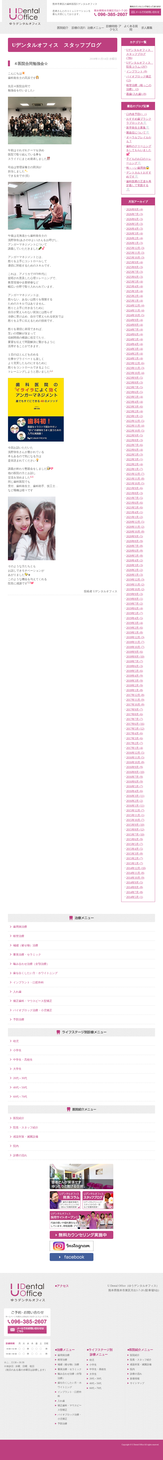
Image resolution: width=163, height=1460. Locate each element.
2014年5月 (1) (134, 897)
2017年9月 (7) (134, 709)
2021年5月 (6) (134, 507)
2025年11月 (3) (135, 252)
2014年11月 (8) (135, 872)
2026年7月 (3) (134, 214)
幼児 (16, 1041)
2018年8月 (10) (135, 656)
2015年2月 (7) (134, 858)
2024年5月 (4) (134, 339)
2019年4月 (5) (134, 618)
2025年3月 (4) (134, 291)
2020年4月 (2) (134, 560)
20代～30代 (20, 1078)
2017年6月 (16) (135, 723)
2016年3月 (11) (135, 795)
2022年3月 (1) (134, 459)
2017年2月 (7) (134, 743)
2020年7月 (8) (134, 546)
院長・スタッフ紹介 (25, 1127)
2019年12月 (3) (135, 579)
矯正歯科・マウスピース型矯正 (32, 1000)
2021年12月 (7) (135, 473)
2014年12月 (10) (136, 868)
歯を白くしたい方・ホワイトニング (35, 973)
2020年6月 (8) (134, 550)
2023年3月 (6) (134, 406)
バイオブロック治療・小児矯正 (32, 1010)
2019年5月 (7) (134, 613)
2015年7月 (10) (135, 834)
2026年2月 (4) (134, 238)
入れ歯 (17, 991)
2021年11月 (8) (135, 478)
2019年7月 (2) (134, 603)
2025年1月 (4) (134, 300)
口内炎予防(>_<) (136, 114)
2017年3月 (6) (134, 738)
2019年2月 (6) (134, 627)
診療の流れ (20, 1155)
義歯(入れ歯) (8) (136, 94)
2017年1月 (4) (134, 748)
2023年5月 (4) (134, 396)
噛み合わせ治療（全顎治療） (31, 963)
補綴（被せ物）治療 (25, 945)
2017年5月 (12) (135, 728)
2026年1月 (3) (134, 243)
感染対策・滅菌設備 (25, 1136)
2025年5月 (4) (134, 281)
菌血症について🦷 (137, 132)
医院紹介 (18, 1118)
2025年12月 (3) (135, 248)
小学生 (17, 1050)
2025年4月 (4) (134, 286)
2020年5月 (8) (134, 555)
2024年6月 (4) (134, 334)
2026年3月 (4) (134, 233)
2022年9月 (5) (134, 435)
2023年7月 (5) (134, 387)
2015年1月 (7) (134, 863)
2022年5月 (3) (134, 454)
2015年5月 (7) (134, 844)
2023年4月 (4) (134, 401)
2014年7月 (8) (134, 892)
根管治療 (18, 936)
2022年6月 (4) (134, 449)
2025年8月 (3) (134, 267)
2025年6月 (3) (134, 276)
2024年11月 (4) (135, 310)
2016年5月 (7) (134, 786)
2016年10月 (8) (135, 762)
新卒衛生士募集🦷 (137, 127)
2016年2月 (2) (134, 800)
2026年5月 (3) (134, 223)
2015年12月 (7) (135, 810)
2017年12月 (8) (135, 695)
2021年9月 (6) (134, 488)
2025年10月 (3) (135, 257)
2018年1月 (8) (134, 690)
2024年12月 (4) (135, 305)
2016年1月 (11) (135, 805)
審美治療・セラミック (27, 954)
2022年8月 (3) (134, 440)
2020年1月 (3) (134, 574)
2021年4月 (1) (134, 512)
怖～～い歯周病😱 (137, 167)
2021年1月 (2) (134, 517)
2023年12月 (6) (135, 363)
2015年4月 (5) (134, 848)
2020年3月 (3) (134, 565)
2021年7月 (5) (134, 498)
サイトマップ (137, 1383)
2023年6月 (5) (134, 392)
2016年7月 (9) (134, 776)
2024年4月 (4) (134, 344)
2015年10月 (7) (135, 820)
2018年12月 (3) (135, 637)
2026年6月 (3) (134, 219)
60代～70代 (20, 1096)
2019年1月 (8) (134, 632)
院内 (16, 1146)
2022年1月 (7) (134, 469)
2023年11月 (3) (135, 368)
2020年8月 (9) (134, 541)
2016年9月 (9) (134, 767)
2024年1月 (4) (134, 358)
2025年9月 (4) (134, 262)
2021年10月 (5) (135, 483)
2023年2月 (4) (134, 411)
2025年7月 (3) (134, 271)
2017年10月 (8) (135, 704)
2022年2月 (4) (134, 464)
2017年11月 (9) (135, 699)
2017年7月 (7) (134, 719)
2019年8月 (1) (134, 598)
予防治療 (18, 1019)
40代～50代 (20, 1087)
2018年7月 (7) (134, 661)
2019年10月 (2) (135, 589)
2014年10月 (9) (135, 877)
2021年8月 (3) (134, 493)
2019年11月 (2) (135, 584)
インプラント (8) (136, 71)
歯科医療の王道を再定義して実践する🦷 (138, 185)
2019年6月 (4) (134, 608)
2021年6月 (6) (134, 502)
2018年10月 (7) (135, 647)
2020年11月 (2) (135, 526)
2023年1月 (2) (134, 416)
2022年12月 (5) (135, 421)
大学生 (17, 1068)
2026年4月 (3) (134, 228)
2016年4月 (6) (134, 791)
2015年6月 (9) (134, 839)
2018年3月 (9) (134, 680)
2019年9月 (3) (134, 594)
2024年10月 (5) (135, 315)
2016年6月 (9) (134, 781)
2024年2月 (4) (134, 353)
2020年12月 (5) (135, 521)
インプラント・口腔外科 (28, 982)
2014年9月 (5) (134, 882)
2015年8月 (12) (135, 829)
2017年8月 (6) (134, 714)
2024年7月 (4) (134, 329)
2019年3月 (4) (134, 623)
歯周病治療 (20, 926)
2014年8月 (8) (134, 887)
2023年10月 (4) (135, 373)
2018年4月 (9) (134, 675)
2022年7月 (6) (134, 445)
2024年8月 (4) (134, 324)
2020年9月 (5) (134, 536)
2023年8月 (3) (134, 382)
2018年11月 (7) (135, 642)
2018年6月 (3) (134, 666)
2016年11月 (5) (135, 757)
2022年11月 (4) (135, 425)
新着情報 (135, 1378)
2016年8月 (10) (135, 772)
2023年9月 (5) (134, 377)
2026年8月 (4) (134, 209)
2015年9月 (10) (135, 824)
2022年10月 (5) (135, 430)
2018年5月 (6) (134, 670)
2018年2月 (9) (134, 685)
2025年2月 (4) (134, 296)
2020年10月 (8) (135, 531)
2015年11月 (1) (135, 815)
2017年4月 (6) (134, 733)
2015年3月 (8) (134, 853)
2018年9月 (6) (134, 651)
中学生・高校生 (23, 1059)
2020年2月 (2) (134, 570)
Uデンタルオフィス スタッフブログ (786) (139, 54)
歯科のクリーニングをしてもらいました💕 (138, 150)
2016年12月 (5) (135, 752)
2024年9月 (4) (134, 320)
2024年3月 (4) (134, 348)
